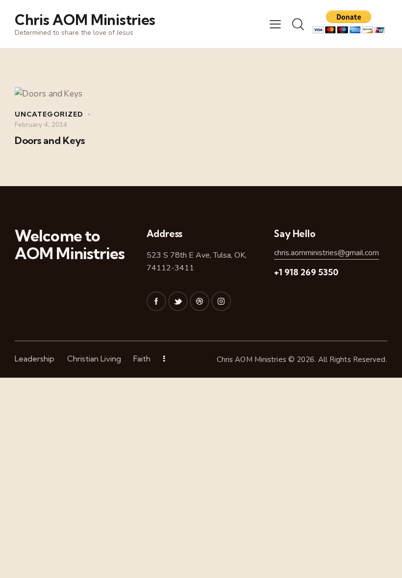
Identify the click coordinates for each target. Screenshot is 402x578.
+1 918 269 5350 (306, 272)
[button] (275, 24)
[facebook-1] (156, 301)
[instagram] (221, 301)
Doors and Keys (50, 140)
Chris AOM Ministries (251, 359)
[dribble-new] (199, 301)
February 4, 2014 (41, 124)
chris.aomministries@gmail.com (326, 252)
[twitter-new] (178, 301)
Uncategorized (49, 114)
